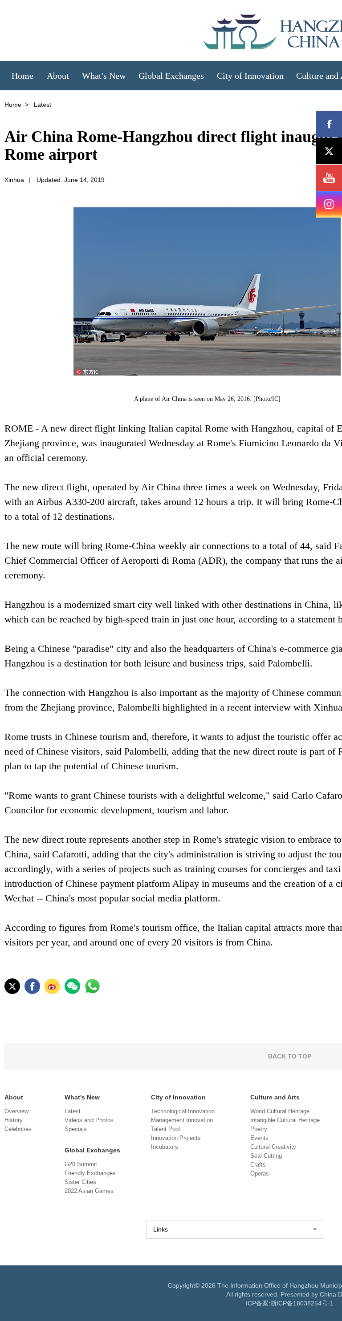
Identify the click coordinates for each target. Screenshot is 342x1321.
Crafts (258, 1164)
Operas (259, 1173)
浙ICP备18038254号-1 (302, 1303)
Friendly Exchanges (90, 1173)
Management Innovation (182, 1120)
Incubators (164, 1146)
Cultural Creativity (273, 1146)
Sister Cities (80, 1182)
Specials (76, 1129)
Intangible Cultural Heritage (285, 1120)
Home (12, 104)
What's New (82, 1097)
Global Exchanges (92, 1150)
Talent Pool (165, 1129)
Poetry (258, 1129)
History (13, 1120)
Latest (73, 1111)
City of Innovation (178, 1097)
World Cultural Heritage (279, 1111)
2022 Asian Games (89, 1191)
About (13, 1097)
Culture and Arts (275, 1097)
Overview (16, 1111)
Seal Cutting (266, 1155)
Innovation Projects (176, 1138)
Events (259, 1138)
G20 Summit (81, 1164)
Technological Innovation (183, 1111)
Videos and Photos (89, 1120)
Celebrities (18, 1129)
